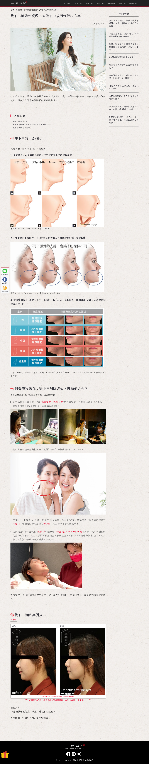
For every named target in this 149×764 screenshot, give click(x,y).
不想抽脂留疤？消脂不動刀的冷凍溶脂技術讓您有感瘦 (124, 35)
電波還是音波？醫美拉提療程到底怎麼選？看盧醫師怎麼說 (124, 108)
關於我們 (67, 3)
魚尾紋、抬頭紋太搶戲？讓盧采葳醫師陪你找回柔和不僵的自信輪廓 (124, 23)
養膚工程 (78, 3)
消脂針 (41, 531)
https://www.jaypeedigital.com (34, 228)
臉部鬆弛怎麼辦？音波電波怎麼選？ (124, 66)
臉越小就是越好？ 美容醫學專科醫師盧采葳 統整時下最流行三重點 (124, 47)
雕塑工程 (100, 3)
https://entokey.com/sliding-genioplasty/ (39, 293)
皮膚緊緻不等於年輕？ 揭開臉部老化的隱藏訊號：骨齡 (124, 77)
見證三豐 (122, 3)
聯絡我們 (133, 3)
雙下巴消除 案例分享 (21, 127)
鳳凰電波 (46, 401)
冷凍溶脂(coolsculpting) (68, 531)
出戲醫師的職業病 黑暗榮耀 (121, 57)
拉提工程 (89, 3)
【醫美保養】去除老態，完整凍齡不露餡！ (124, 87)
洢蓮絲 (16, 524)
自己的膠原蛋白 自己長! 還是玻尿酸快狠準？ (124, 97)
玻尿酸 (47, 524)
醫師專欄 (111, 3)
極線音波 (58, 401)
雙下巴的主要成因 (20, 121)
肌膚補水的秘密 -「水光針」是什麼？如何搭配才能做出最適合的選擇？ (124, 119)
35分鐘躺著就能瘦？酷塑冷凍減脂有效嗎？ (33, 711)
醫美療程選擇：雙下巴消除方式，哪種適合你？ (32, 124)
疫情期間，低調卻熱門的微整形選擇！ (30, 717)
